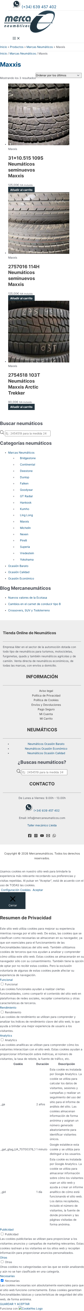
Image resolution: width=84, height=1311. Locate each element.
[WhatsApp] (54, 836)
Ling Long (26, 515)
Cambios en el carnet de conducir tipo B (34, 604)
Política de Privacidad (46, 695)
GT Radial (26, 496)
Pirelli (23, 540)
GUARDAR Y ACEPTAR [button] (15, 1304)
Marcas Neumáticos (23, 53)
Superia (25, 546)
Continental (27, 464)
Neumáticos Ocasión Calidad (46, 753)
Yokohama (27, 559)
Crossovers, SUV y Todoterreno (29, 610)
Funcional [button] (6, 979)
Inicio (3, 53)
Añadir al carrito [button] (21, 189)
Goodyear (26, 489)
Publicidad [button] (6, 1229)
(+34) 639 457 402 (39, 7)
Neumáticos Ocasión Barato (46, 743)
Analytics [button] (6, 1035)
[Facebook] (30, 836)
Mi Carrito (46, 718)
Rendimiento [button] (8, 1007)
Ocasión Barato (18, 566)
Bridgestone (28, 458)
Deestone (26, 471)
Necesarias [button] (7, 1276)
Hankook (25, 502)
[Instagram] (36, 836)
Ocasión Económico (21, 578)
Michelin (25, 528)
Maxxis (24, 521)
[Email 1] (48, 836)
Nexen (24, 534)
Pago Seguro (46, 709)
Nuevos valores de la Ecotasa (27, 597)
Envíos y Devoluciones (46, 704)
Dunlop (24, 477)
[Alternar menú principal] (16, 38)
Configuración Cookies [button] (16, 890)
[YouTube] (42, 836)
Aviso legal (46, 690)
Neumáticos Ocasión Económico (46, 748)
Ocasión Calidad (18, 572)
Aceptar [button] (38, 890)
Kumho (24, 509)
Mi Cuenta (46, 714)
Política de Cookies (46, 700)
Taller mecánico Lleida (42, 825)
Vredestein (27, 553)
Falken (24, 483)
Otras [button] (3, 1257)
